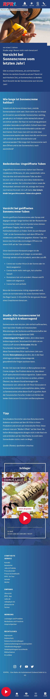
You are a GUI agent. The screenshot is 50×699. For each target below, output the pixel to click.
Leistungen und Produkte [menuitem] (13, 619)
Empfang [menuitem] (8, 589)
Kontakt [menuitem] (7, 562)
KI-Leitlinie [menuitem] (8, 655)
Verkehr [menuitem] (7, 579)
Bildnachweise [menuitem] (9, 652)
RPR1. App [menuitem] (8, 596)
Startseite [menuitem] (9, 555)
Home (16, 695)
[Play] (6, 692)
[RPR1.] (9, 4)
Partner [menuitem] (7, 607)
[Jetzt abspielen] (25, 518)
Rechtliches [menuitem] (10, 631)
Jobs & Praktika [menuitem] (10, 568)
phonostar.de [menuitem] (9, 604)
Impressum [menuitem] (8, 635)
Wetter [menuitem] (6, 582)
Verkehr (24, 5)
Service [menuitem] (8, 558)
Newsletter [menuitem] (8, 565)
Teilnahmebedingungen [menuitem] (12, 646)
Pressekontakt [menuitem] (9, 571)
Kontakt (44, 5)
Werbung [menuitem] (8, 614)
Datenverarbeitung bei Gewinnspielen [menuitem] (18, 644)
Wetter (32, 5)
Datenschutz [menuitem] (9, 638)
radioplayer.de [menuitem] (9, 602)
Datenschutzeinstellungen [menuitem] (13, 641)
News (37, 5)
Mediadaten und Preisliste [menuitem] (13, 621)
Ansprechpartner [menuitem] (10, 624)
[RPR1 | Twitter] (32, 667)
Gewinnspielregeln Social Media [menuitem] (15, 649)
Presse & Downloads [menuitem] (12, 574)
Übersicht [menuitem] (8, 593)
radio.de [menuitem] (7, 599)
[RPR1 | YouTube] (26, 667)
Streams (26, 695)
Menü (35, 695)
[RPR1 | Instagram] (14, 667)
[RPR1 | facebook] (20, 667)
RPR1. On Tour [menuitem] (9, 576)
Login (45, 695)
